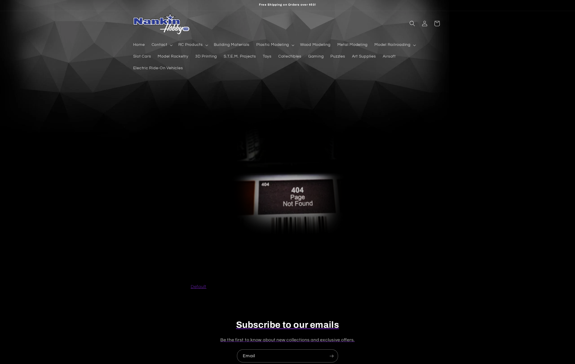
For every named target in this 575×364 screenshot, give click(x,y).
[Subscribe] (331, 355)
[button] (161, 45)
